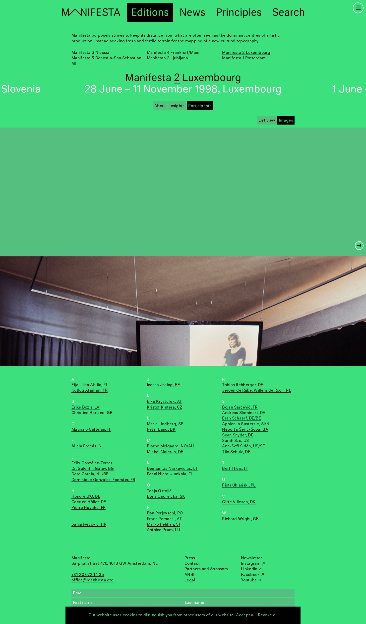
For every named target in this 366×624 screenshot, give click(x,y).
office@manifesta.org (92, 580)
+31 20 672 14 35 (87, 575)
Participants (200, 106)
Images (286, 120)
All (73, 64)
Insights (177, 106)
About (160, 106)
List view (266, 120)
